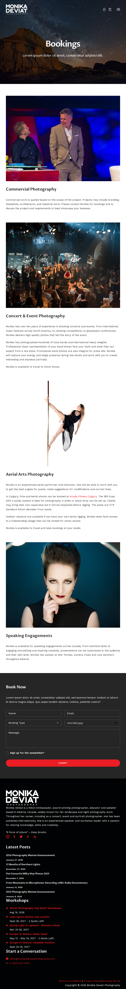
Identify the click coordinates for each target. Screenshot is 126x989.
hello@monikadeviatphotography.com (32, 958)
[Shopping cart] (108, 9)
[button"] (7, 837)
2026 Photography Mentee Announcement (30, 855)
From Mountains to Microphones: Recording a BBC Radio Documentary (47, 882)
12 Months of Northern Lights (23, 864)
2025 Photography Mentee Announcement (30, 891)
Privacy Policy (92, 980)
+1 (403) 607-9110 (19, 963)
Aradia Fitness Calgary (83, 496)
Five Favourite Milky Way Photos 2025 (27, 873)
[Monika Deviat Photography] (16, 9)
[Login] (102, 9)
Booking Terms (111, 980)
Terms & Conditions (69, 980)
